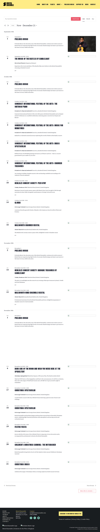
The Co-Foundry (84, 528)
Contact (93, 4)
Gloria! (18, 202)
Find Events (75, 19)
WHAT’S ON (6, 513)
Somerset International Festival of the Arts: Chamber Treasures (38, 165)
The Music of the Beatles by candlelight (32, 58)
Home (38, 4)
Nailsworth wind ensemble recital (30, 292)
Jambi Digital (95, 528)
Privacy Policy (76, 519)
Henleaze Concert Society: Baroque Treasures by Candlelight (36, 272)
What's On (45, 4)
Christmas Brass (22, 464)
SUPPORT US (6, 520)
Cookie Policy (85, 519)
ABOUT (4, 516)
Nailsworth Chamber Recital (27, 225)
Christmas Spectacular (25, 390)
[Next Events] (8, 25)
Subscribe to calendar (86, 491)
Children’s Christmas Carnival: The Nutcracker (35, 444)
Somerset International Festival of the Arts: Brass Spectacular (37, 145)
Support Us (79, 4)
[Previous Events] (5, 25)
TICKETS (5, 514)
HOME (4, 511)
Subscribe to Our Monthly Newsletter (70, 514)
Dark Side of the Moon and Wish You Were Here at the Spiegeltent (37, 370)
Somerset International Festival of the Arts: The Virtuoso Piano (36, 105)
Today (12, 25)
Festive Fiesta (21, 426)
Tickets (52, 4)
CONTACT (5, 521)
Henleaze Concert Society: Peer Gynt (30, 183)
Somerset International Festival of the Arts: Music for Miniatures (39, 127)
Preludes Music (69, 4)
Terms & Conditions (65, 519)
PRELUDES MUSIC (7, 518)
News (86, 4)
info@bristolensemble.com (38, 513)
